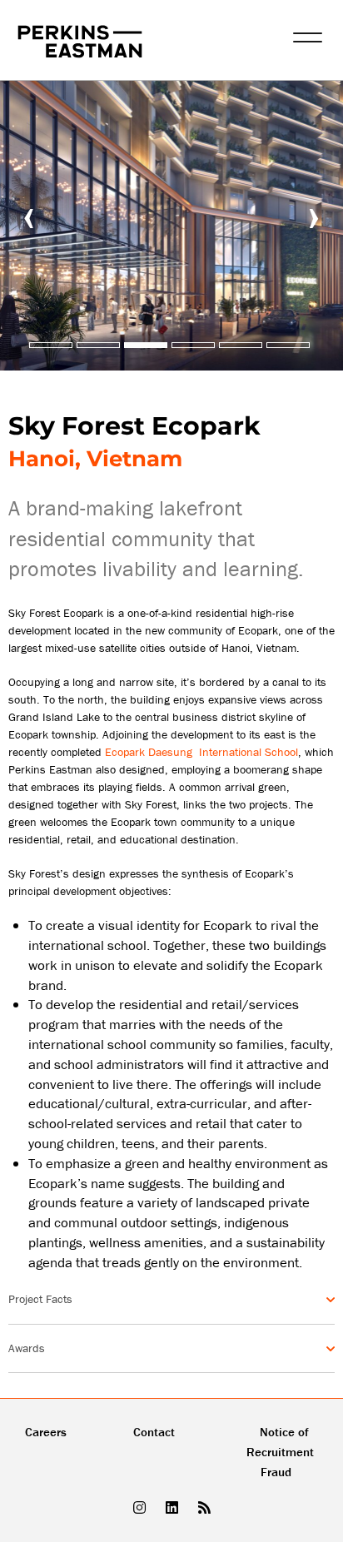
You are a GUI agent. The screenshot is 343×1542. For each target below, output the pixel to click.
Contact (154, 1432)
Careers (46, 1432)
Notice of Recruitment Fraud (280, 1452)
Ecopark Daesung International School (201, 751)
